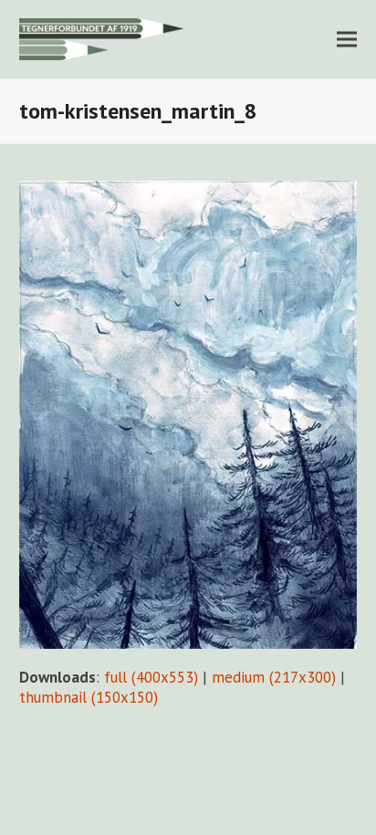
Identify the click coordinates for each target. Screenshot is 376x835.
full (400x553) (151, 677)
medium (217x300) (274, 677)
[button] (347, 39)
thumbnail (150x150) (88, 697)
